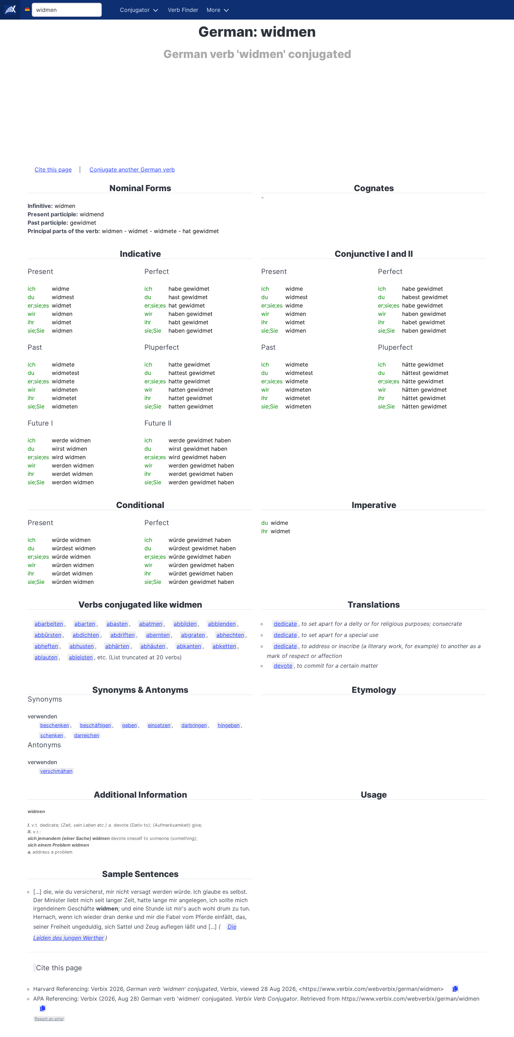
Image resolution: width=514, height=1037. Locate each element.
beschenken (54, 725)
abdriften (122, 634)
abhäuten (153, 646)
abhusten (82, 646)
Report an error (49, 1018)
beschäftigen (95, 725)
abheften (46, 646)
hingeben (229, 725)
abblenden (222, 623)
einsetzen (159, 725)
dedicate (285, 623)
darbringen (194, 725)
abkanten (189, 646)
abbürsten (48, 634)
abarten (84, 623)
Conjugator (135, 9)
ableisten (81, 657)
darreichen (86, 735)
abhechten (230, 634)
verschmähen (56, 771)
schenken (51, 735)
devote (283, 665)
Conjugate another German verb (132, 169)
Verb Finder (183, 9)
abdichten (86, 634)
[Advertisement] (237, 109)
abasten (117, 623)
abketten (224, 646)
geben (129, 725)
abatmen (150, 623)
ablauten (46, 657)
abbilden (185, 623)
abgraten (193, 634)
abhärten (117, 646)
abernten (158, 634)
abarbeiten (49, 623)
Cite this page (53, 169)
